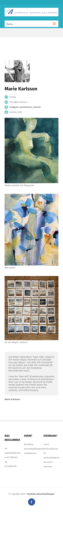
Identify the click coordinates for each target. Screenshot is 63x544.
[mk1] (31, 118)
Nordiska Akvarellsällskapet (40, 494)
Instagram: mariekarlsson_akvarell (25, 107)
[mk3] (31, 277)
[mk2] (31, 194)
